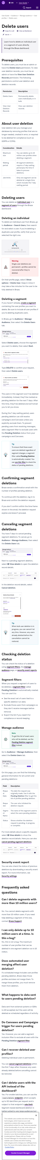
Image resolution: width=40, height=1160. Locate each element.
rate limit (28, 1104)
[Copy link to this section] (30, 26)
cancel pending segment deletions (16, 842)
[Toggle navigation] (38, 7)
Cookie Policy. (9, 1147)
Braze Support (15, 921)
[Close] (36, 1115)
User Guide (5, 16)
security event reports (27, 670)
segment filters (13, 667)
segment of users (9, 205)
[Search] (24, 7)
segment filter (19, 687)
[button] (24, 2)
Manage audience (26, 16)
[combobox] (28, 7)
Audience (14, 16)
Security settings (9, 876)
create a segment (28, 303)
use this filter (20, 462)
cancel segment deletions (20, 1064)
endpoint (12, 1098)
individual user (23, 202)
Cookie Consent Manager (20, 1153)
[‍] (9, 2)
